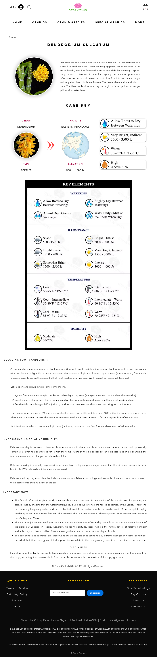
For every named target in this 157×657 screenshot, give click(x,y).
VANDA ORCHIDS (61, 629)
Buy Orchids (139, 594)
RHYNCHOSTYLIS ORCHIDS (34, 632)
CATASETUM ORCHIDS (78, 632)
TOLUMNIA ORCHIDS (99, 632)
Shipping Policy (17, 594)
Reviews (17, 600)
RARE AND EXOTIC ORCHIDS (123, 632)
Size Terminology (138, 588)
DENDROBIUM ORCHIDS (21, 629)
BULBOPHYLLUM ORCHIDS (107, 629)
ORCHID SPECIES (85, 636)
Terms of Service (17, 588)
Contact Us (138, 606)
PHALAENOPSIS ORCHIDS (82, 629)
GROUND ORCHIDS (129, 629)
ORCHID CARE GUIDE (137, 644)
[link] (145, 7)
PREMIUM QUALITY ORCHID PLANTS (43, 644)
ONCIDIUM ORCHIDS (57, 632)
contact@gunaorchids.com (121, 620)
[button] (29, 7)
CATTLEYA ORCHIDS (43, 629)
